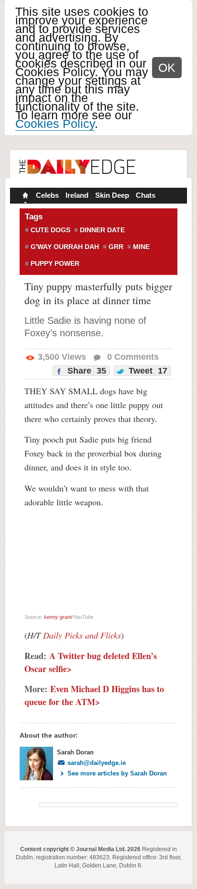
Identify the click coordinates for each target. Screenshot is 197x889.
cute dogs (50, 230)
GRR (116, 247)
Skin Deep (112, 195)
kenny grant (58, 617)
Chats (145, 195)
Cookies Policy (55, 123)
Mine (141, 247)
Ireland (77, 195)
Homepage (24, 196)
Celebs (47, 195)
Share (85, 371)
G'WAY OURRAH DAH (65, 247)
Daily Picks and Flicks (82, 635)
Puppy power (55, 263)
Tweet (146, 371)
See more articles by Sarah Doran (117, 773)
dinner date (102, 230)
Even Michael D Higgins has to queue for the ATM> (94, 695)
